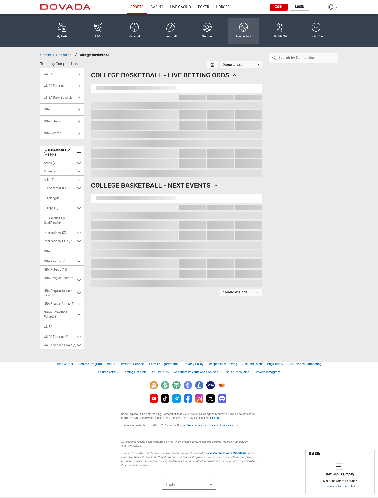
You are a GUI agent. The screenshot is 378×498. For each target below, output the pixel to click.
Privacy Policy (194, 364)
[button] (316, 31)
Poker (203, 7)
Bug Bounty (275, 364)
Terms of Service (132, 364)
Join (278, 7)
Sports (137, 7)
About (111, 364)
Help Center (65, 364)
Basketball (64, 55)
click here (215, 417)
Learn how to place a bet (339, 486)
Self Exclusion (252, 364)
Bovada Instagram (267, 372)
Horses (223, 7)
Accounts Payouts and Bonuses (196, 372)
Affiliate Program (90, 364)
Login (299, 7)
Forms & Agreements (163, 364)
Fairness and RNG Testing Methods (122, 372)
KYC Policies (160, 372)
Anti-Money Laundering (305, 364)
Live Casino (180, 7)
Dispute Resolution (236, 372)
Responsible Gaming (223, 364)
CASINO (156, 7)
